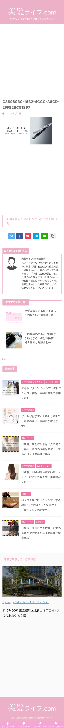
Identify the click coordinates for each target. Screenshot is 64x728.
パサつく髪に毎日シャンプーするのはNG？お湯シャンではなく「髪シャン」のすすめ (41, 504)
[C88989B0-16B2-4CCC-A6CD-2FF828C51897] (36, 236)
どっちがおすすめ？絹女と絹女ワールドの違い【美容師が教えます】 (41, 421)
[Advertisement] (32, 59)
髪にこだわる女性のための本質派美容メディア (32, 717)
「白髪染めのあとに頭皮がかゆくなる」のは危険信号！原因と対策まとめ (40, 338)
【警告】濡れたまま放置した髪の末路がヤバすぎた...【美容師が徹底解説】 (41, 532)
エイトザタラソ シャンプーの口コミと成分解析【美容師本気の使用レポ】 (41, 393)
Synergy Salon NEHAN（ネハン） (25, 602)
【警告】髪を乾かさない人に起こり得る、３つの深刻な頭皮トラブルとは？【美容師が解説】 (41, 449)
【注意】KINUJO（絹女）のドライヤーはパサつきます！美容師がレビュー (41, 477)
